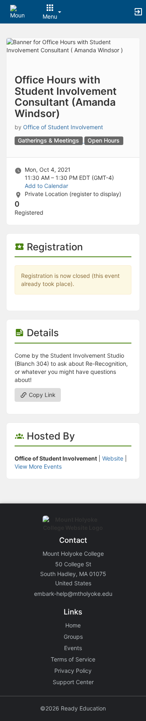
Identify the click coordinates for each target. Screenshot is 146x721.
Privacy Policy (73, 670)
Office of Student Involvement (63, 127)
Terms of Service (73, 659)
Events (73, 647)
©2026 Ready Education (73, 708)
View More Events (38, 466)
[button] (17, 11)
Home (73, 625)
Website (112, 458)
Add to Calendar (46, 185)
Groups (73, 636)
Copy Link (41, 394)
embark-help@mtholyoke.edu (73, 593)
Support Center (73, 681)
